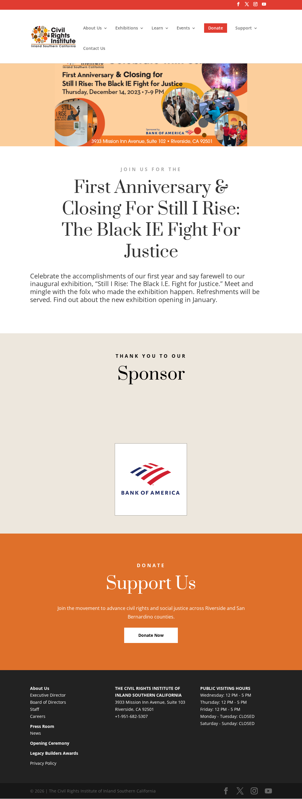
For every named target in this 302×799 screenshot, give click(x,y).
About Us (92, 28)
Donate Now (151, 635)
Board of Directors (48, 702)
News (35, 733)
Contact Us (94, 48)
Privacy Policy (43, 763)
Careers (37, 716)
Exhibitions (126, 28)
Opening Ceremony (49, 743)
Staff (34, 709)
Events (183, 28)
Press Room (42, 726)
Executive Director (48, 695)
